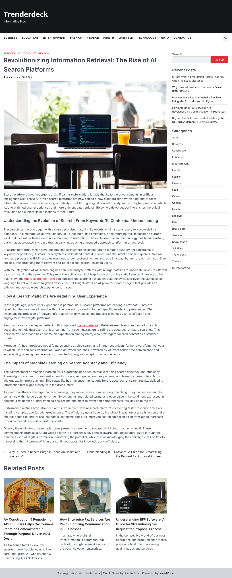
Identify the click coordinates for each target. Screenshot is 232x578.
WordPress (167, 573)
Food (175, 189)
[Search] (225, 38)
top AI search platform (39, 278)
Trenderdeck (26, 14)
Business (10, 37)
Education (30, 37)
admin (10, 77)
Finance (93, 37)
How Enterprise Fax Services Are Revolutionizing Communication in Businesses (85, 524)
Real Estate (178, 228)
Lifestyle (126, 37)
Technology (146, 37)
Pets (174, 222)
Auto (165, 37)
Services (9, 53)
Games (176, 196)
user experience (87, 325)
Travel (175, 261)
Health (108, 37)
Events (176, 170)
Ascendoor (132, 573)
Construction (179, 150)
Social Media (179, 241)
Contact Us (182, 37)
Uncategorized (181, 267)
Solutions (24, 53)
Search (177, 54)
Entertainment (54, 37)
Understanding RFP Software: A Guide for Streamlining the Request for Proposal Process (140, 524)
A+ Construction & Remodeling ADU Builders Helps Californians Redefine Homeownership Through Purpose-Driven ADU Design (29, 528)
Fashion (76, 37)
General (176, 202)
